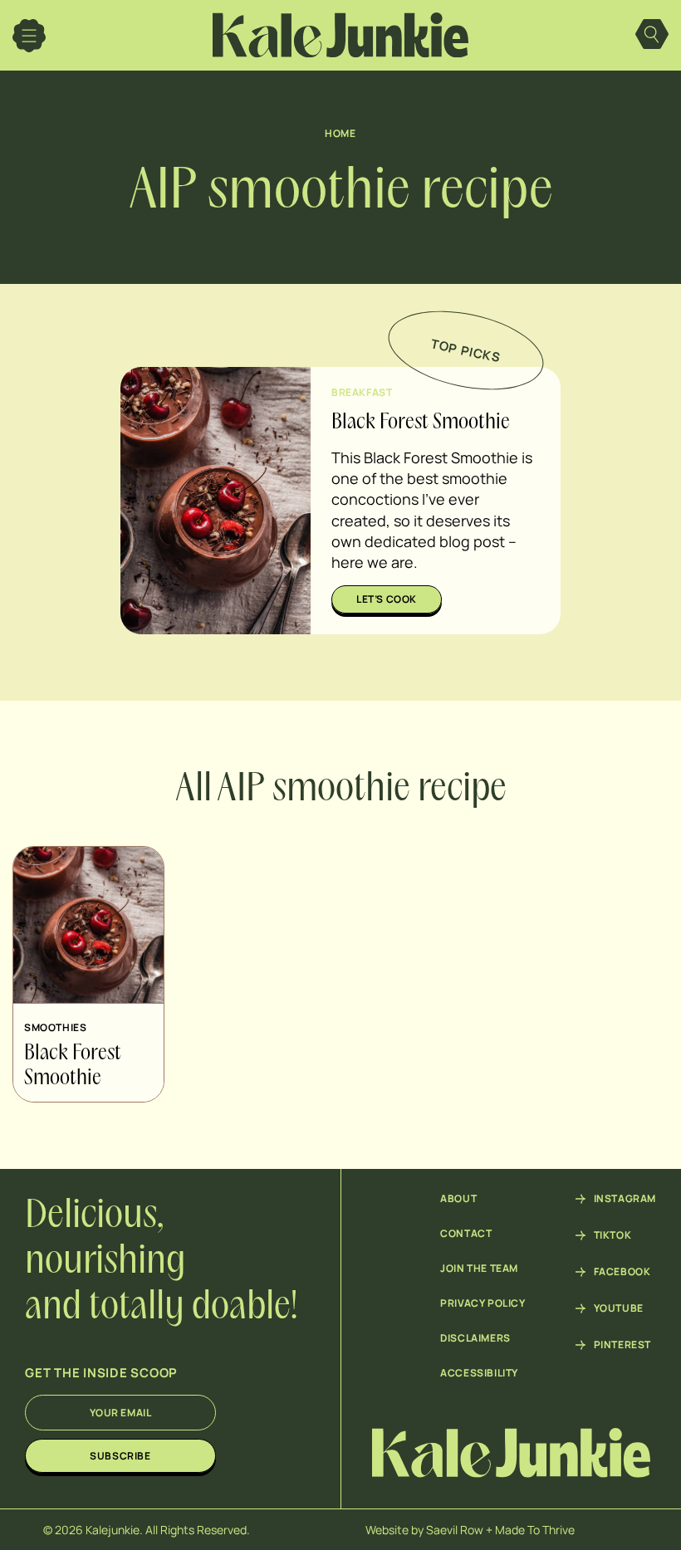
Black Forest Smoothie (420, 423)
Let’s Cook (386, 599)
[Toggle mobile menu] (29, 35)
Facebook (622, 1272)
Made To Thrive (535, 1530)
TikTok (613, 1235)
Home (340, 133)
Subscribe (120, 1456)
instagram (625, 1199)
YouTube (619, 1308)
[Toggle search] (652, 35)
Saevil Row (454, 1530)
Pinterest (622, 1345)
